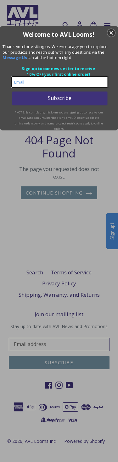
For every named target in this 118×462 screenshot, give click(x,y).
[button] (111, 32)
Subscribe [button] (59, 98)
